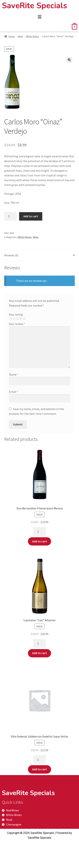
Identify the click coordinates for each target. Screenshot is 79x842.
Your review (17, 324)
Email (13, 391)
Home (11, 36)
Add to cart (30, 216)
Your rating (16, 314)
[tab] (39, 255)
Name (13, 374)
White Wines (32, 36)
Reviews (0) (11, 255)
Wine (20, 36)
